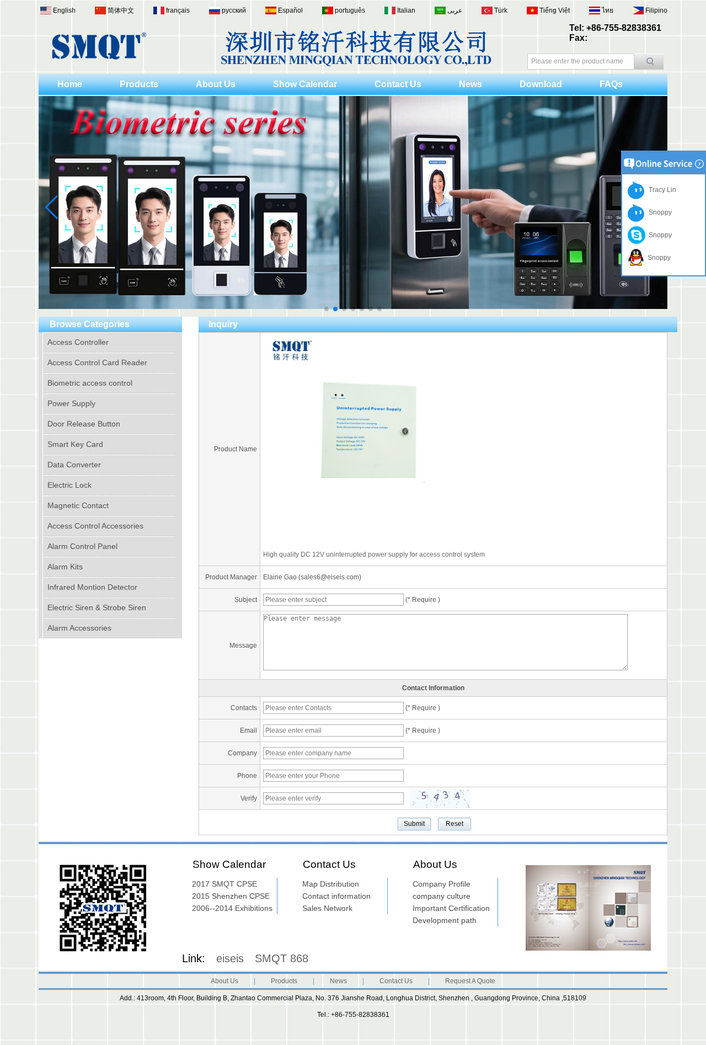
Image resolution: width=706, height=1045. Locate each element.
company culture (441, 896)
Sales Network (327, 908)
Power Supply (71, 403)
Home (69, 84)
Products (139, 84)
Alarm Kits (65, 566)
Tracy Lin (660, 190)
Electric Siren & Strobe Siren (96, 607)
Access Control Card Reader (97, 362)
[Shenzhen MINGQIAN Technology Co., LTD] (99, 57)
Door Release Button (83, 423)
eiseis (230, 958)
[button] (326, 309)
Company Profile (441, 883)
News (470, 84)
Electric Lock (69, 485)
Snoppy (658, 212)
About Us (216, 84)
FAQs (611, 84)
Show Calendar (305, 84)
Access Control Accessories (95, 525)
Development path (445, 920)
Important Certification (451, 908)
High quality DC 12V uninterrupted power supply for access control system (374, 554)
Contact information (336, 896)
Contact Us (398, 84)
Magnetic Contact (78, 505)
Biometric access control (89, 382)
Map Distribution (330, 883)
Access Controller (78, 342)
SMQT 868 (281, 958)
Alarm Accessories (79, 627)
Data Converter (74, 464)
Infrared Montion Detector (92, 587)
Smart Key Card (75, 444)
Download (541, 84)
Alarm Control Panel (82, 546)
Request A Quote (470, 981)
